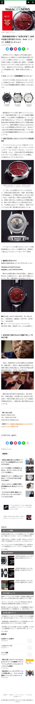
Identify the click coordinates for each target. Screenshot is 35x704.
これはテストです (6, 645)
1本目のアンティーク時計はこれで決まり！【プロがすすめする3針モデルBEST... (12, 478)
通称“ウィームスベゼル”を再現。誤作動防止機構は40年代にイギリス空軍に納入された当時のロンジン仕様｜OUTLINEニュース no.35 (17, 597)
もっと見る (4, 549)
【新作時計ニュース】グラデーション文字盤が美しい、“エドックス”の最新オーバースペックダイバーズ (12, 673)
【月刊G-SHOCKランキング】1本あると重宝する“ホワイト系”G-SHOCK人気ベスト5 (24, 557)
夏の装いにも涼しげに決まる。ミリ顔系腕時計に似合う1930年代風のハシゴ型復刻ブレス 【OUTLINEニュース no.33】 (17, 608)
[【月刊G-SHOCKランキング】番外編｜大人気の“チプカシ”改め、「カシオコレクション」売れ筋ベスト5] (7, 573)
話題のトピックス (7, 449)
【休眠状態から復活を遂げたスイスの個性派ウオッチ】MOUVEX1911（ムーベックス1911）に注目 (17, 622)
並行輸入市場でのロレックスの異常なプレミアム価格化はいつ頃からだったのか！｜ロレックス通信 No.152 (17, 535)
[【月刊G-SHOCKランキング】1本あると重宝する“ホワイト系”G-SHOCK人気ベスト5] (7, 561)
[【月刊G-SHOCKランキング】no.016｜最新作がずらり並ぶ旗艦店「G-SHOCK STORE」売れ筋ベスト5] (7, 585)
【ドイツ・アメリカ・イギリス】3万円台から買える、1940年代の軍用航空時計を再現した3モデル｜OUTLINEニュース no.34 (17, 603)
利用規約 (11, 694)
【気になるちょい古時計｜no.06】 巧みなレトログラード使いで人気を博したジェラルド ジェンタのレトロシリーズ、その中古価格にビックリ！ (17, 540)
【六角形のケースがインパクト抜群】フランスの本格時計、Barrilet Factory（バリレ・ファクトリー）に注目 (17, 617)
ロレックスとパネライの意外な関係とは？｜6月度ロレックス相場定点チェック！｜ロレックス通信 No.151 (17, 545)
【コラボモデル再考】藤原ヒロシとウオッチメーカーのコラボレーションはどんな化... (11, 494)
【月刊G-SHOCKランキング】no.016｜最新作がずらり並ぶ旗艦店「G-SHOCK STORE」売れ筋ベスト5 (24, 581)
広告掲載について (17, 696)
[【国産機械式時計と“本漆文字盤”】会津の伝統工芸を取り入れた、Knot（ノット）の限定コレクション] (19, 49)
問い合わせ (29, 694)
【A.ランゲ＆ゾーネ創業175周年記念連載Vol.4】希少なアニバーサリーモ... (12, 486)
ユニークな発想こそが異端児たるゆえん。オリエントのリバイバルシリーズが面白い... (11, 470)
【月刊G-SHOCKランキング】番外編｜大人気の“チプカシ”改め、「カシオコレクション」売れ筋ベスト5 (24, 569)
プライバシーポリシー (20, 694)
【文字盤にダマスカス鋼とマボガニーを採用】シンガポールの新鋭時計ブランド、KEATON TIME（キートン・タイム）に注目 (17, 627)
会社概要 (5, 694)
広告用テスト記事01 (7, 639)
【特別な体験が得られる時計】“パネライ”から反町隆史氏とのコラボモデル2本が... (12, 462)
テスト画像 (4, 652)
